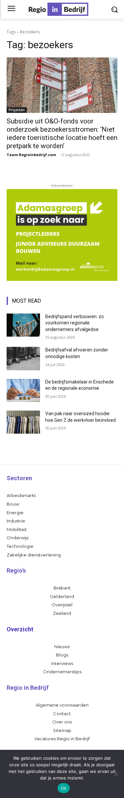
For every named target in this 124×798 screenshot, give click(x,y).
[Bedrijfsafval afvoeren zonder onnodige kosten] (23, 358)
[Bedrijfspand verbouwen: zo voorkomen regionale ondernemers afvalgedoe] (23, 325)
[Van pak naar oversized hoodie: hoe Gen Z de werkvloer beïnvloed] (23, 422)
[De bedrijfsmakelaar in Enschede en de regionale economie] (23, 390)
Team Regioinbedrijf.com (31, 154)
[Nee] (115, 774)
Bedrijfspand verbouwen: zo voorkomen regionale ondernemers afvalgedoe (74, 323)
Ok (64, 788)
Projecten (17, 110)
